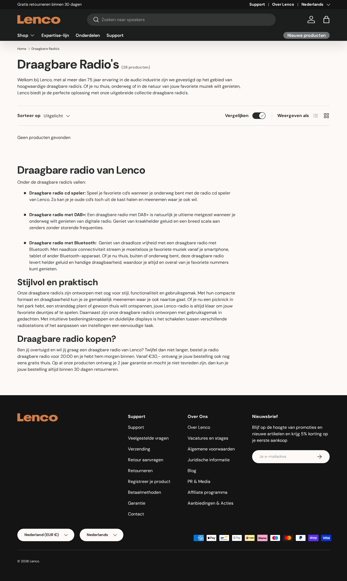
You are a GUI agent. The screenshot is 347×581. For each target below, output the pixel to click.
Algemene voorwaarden (211, 449)
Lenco (34, 561)
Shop (22, 35)
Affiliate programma (207, 492)
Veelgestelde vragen (148, 438)
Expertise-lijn (55, 35)
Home (21, 49)
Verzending (139, 449)
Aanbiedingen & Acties (210, 503)
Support (257, 4)
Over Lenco (283, 4)
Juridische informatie (209, 460)
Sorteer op (28, 115)
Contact (136, 514)
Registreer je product (149, 481)
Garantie (136, 503)
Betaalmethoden (144, 492)
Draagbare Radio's (45, 49)
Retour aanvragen (145, 460)
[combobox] (181, 20)
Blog (192, 470)
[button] (326, 19)
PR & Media (199, 481)
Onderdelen (88, 35)
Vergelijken (237, 115)
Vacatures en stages (208, 438)
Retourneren (140, 470)
